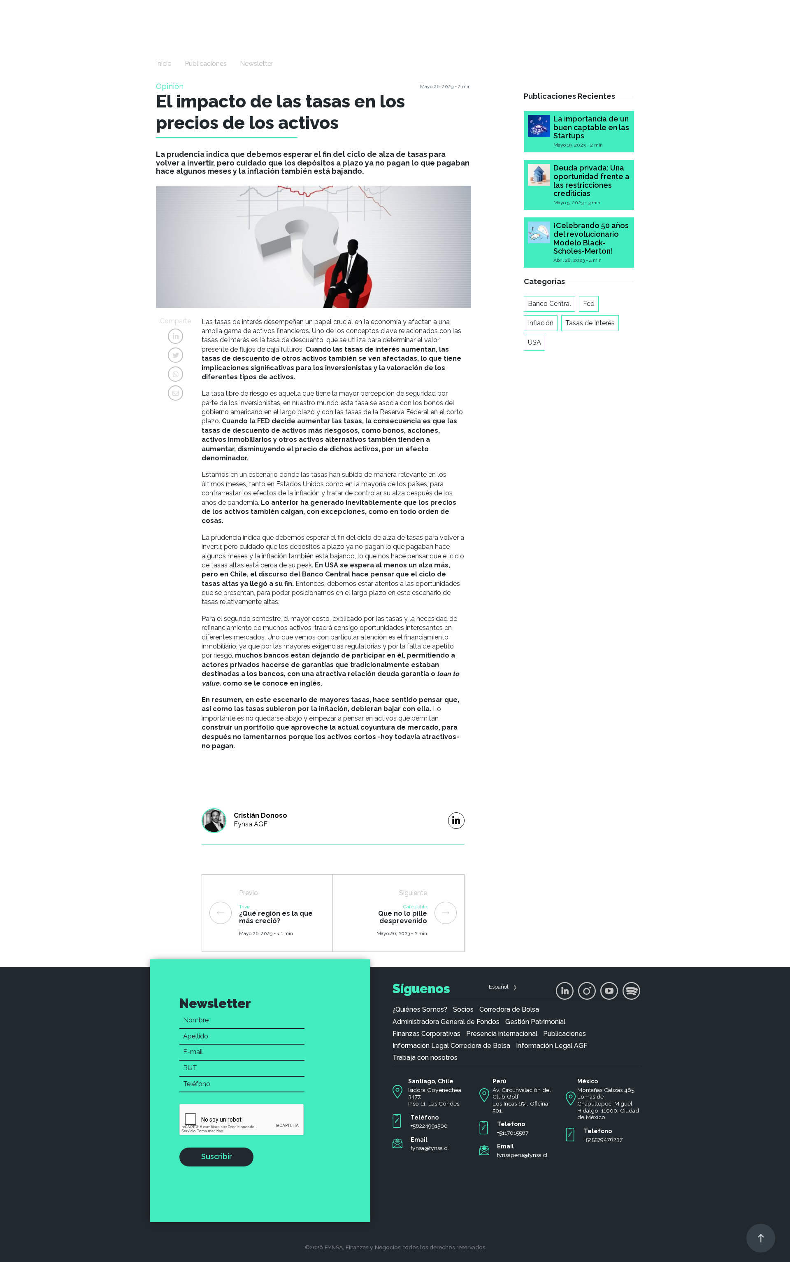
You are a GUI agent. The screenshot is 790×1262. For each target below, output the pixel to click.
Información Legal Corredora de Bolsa (451, 1046)
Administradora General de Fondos (446, 1022)
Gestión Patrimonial (535, 1022)
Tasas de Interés (590, 323)
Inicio (164, 64)
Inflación (540, 323)
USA (534, 342)
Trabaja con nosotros (425, 1057)
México (587, 1081)
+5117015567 (512, 1132)
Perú (500, 1081)
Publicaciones (206, 64)
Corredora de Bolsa (509, 1009)
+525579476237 (603, 1139)
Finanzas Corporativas (426, 1034)
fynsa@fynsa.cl (430, 1148)
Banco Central (549, 304)
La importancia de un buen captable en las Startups (591, 127)
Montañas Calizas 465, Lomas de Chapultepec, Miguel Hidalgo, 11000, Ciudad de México (608, 1104)
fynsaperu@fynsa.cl (522, 1155)
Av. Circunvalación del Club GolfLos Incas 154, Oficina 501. (522, 1100)
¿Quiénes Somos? (420, 1009)
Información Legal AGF (552, 1046)
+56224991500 (429, 1125)
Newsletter (256, 64)
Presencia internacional (501, 1034)
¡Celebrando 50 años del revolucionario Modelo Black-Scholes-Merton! (591, 238)
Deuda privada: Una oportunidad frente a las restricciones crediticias (591, 180)
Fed (589, 304)
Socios (463, 1009)
